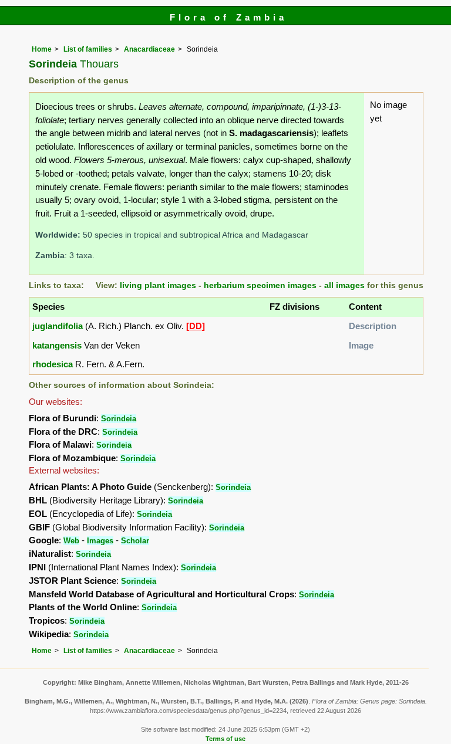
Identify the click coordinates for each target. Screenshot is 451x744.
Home (42, 49)
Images (100, 540)
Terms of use (225, 738)
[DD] (195, 326)
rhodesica (52, 364)
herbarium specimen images (260, 285)
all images (344, 285)
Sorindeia (118, 418)
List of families (87, 49)
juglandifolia (57, 326)
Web (71, 540)
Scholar (135, 540)
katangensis (57, 345)
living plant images (158, 285)
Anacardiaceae (149, 49)
